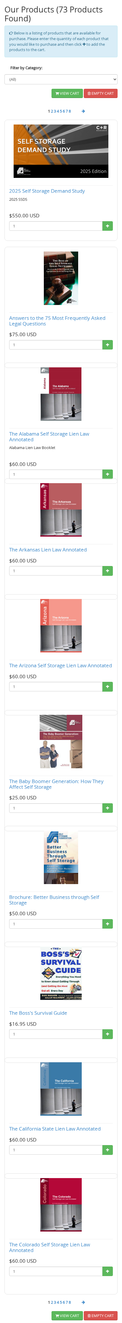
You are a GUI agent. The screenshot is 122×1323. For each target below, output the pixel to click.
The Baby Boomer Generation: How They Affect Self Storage (56, 784)
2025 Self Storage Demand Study (47, 190)
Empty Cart (102, 93)
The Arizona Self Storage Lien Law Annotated (60, 665)
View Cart (69, 93)
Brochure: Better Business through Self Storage (54, 900)
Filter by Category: (26, 67)
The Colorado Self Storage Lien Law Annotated (49, 1247)
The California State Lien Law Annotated (55, 1128)
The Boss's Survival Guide (38, 1012)
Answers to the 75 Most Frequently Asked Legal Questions (57, 320)
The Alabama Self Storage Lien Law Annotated (49, 436)
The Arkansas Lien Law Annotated (48, 549)
